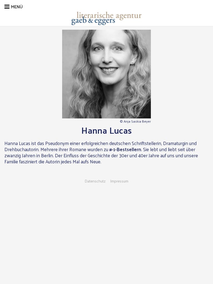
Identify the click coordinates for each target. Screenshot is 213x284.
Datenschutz (95, 181)
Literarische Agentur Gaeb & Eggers (106, 18)
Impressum (119, 181)
